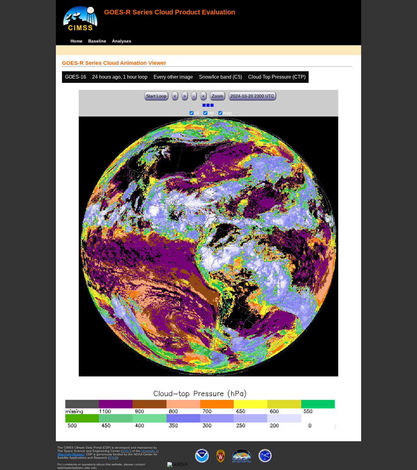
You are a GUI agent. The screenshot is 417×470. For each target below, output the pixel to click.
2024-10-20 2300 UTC (252, 96)
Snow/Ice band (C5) (220, 77)
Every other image (173, 77)
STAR (113, 457)
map (227, 113)
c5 (196, 113)
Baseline (97, 41)
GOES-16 (75, 77)
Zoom (217, 96)
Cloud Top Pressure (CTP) (277, 77)
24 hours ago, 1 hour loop (119, 77)
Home (76, 41)
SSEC (126, 451)
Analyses (121, 41)
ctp (211, 113)
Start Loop (156, 96)
